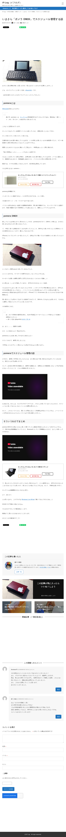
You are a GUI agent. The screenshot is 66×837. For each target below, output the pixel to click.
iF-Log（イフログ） (12, 2)
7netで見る (47, 182)
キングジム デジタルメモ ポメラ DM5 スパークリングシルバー (37, 175)
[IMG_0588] (22, 71)
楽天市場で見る (35, 184)
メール (5, 755)
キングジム (23, 117)
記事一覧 (19, 572)
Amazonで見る (23, 184)
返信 (58, 689)
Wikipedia (5, 109)
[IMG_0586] (22, 254)
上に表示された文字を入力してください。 (15, 778)
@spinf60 (29, 90)
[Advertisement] (33, 42)
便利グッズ (25, 23)
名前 (4, 746)
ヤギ (49, 567)
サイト (4, 764)
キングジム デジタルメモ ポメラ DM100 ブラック (33, 467)
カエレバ (24, 177)
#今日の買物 (43, 567)
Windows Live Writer (28, 499)
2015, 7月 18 (26, 319)
